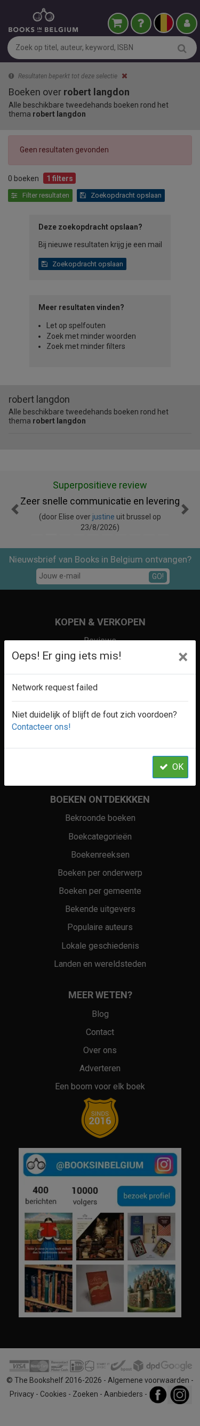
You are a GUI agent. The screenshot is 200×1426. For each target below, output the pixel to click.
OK (177, 767)
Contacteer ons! (41, 727)
